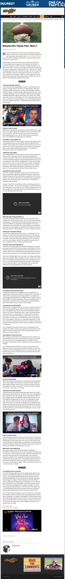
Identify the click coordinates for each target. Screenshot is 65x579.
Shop (51, 16)
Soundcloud (51, 19)
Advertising (60, 576)
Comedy (30, 16)
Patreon (56, 19)
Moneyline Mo (5, 49)
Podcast (47, 16)
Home (11, 16)
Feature (5, 535)
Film (35, 16)
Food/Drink (25, 16)
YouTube (46, 19)
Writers (55, 576)
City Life (19, 16)
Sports (42, 16)
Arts (38, 16)
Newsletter (61, 19)
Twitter (36, 19)
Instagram (41, 19)
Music (15, 16)
